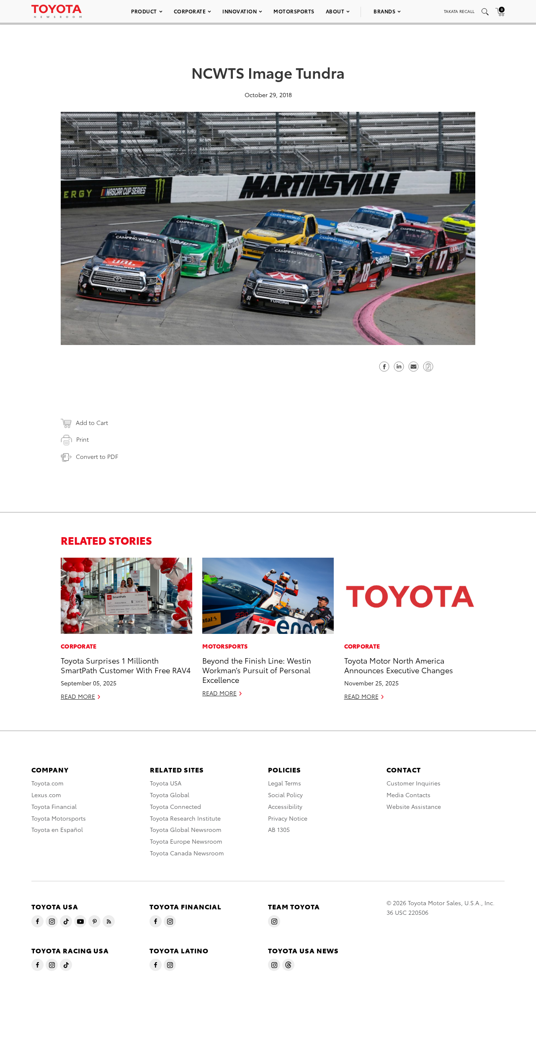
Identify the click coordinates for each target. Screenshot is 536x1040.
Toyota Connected (175, 806)
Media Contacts (408, 794)
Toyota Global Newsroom (186, 829)
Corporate (190, 11)
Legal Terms (284, 783)
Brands (384, 11)
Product (144, 11)
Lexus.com (46, 794)
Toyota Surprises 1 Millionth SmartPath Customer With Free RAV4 (126, 665)
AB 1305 (279, 829)
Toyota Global (169, 794)
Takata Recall (459, 11)
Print (82, 439)
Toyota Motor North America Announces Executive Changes (398, 665)
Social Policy (285, 794)
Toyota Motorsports (58, 818)
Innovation (239, 11)
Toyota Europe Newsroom (186, 841)
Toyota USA (165, 783)
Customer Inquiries (414, 783)
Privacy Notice (287, 818)
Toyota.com (47, 783)
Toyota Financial (54, 806)
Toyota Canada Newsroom (187, 853)
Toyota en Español (57, 829)
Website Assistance (414, 806)
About (335, 11)
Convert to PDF (97, 456)
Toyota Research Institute (185, 818)
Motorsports (293, 11)
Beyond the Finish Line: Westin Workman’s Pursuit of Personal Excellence (256, 670)
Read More (78, 696)
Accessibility (285, 806)
